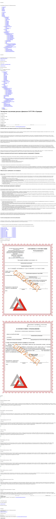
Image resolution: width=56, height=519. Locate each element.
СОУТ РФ (7, 28)
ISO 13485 (5, 75)
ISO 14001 (7, 18)
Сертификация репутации (8, 26)
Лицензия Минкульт (9, 49)
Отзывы (3, 7)
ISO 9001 (7, 17)
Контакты (3, 10)
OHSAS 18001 (8, 19)
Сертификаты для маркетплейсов (11, 43)
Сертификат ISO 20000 (3, 232)
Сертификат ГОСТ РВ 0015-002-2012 (6, 237)
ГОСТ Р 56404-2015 (10, 35)
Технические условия (7, 104)
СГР (4, 96)
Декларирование (8, 40)
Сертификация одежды (7, 100)
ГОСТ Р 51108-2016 (10, 37)
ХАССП (7, 48)
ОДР (6, 27)
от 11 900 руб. (14, 227)
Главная (3, 107)
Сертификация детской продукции (11, 46)
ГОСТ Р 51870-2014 (9, 89)
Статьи (3, 8)
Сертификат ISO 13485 (3, 231)
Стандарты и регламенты (9, 50)
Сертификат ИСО (4, 71)
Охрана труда (8, 31)
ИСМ (6, 20)
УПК (6, 30)
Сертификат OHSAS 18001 (4, 229)
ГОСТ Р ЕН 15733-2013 (10, 38)
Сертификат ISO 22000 (3, 233)
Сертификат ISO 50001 (3, 236)
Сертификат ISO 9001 (3, 227)
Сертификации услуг (9, 34)
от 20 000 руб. (14, 230)
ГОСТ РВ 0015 (8, 25)
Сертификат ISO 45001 (3, 235)
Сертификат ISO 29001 (3, 234)
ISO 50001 (5, 79)
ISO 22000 (7, 22)
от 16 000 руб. (14, 231)
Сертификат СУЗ (6, 82)
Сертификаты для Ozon (10, 45)
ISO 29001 (7, 23)
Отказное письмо (8, 41)
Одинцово (3, 108)
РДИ (4, 97)
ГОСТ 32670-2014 (10, 39)
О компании (4, 12)
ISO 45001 (5, 78)
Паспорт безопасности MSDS (10, 51)
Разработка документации (8, 47)
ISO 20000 (7, 21)
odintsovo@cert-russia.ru (3, 58)
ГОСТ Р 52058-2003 (10, 36)
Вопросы (3, 15)
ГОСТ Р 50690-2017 (9, 93)
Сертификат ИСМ (3, 230)
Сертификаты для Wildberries (11, 44)
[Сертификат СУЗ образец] (27, 318)
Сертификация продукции (10, 33)
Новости (3, 9)
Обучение (5, 29)
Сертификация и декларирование (6, 32)
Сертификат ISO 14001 (3, 228)
